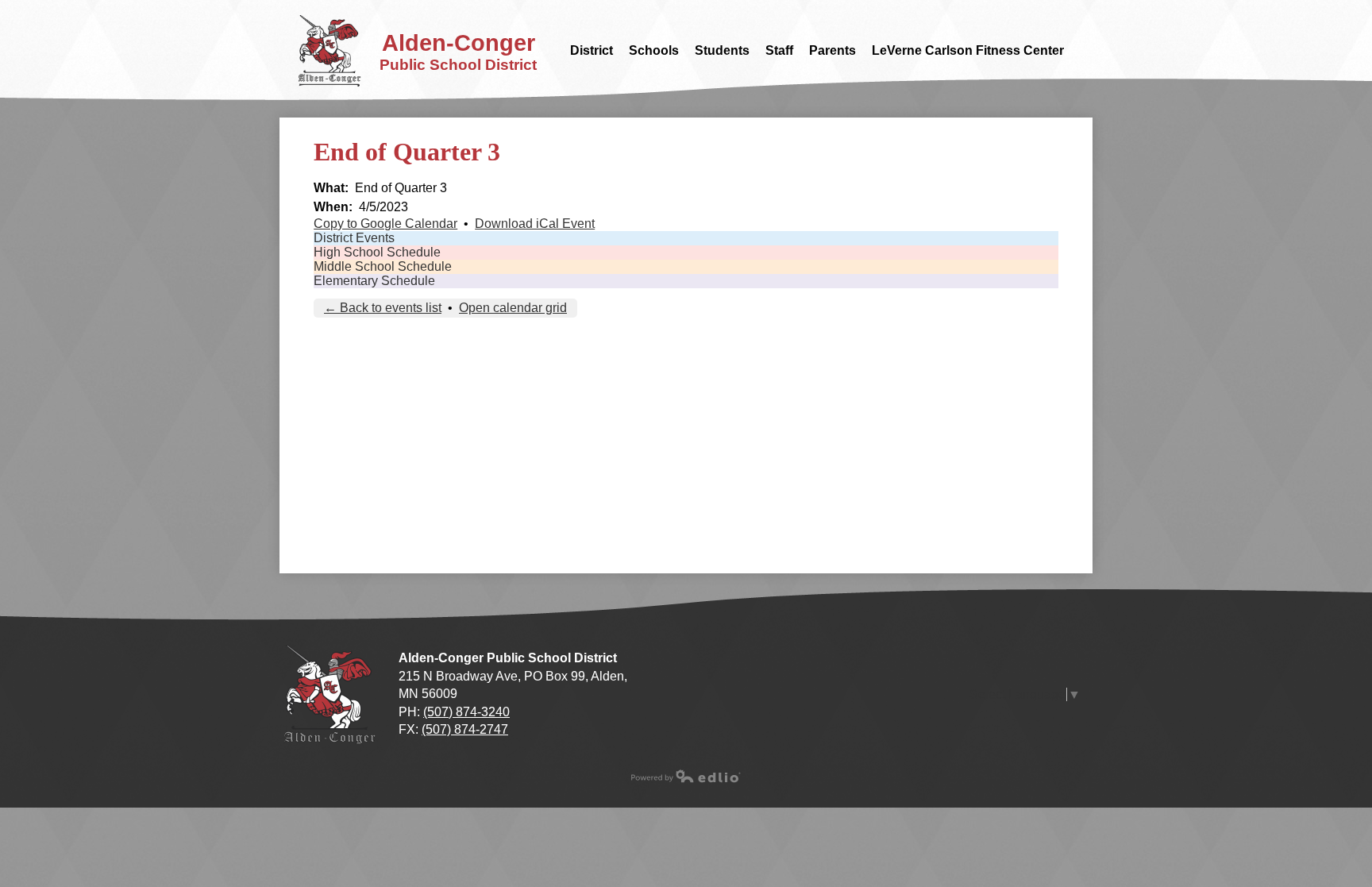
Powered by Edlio (686, 776)
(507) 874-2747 (465, 729)
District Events (354, 238)
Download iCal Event (535, 223)
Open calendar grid (513, 307)
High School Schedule (377, 252)
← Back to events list (382, 307)
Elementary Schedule (374, 280)
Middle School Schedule (383, 266)
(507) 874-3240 (466, 712)
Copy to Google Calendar (385, 223)
